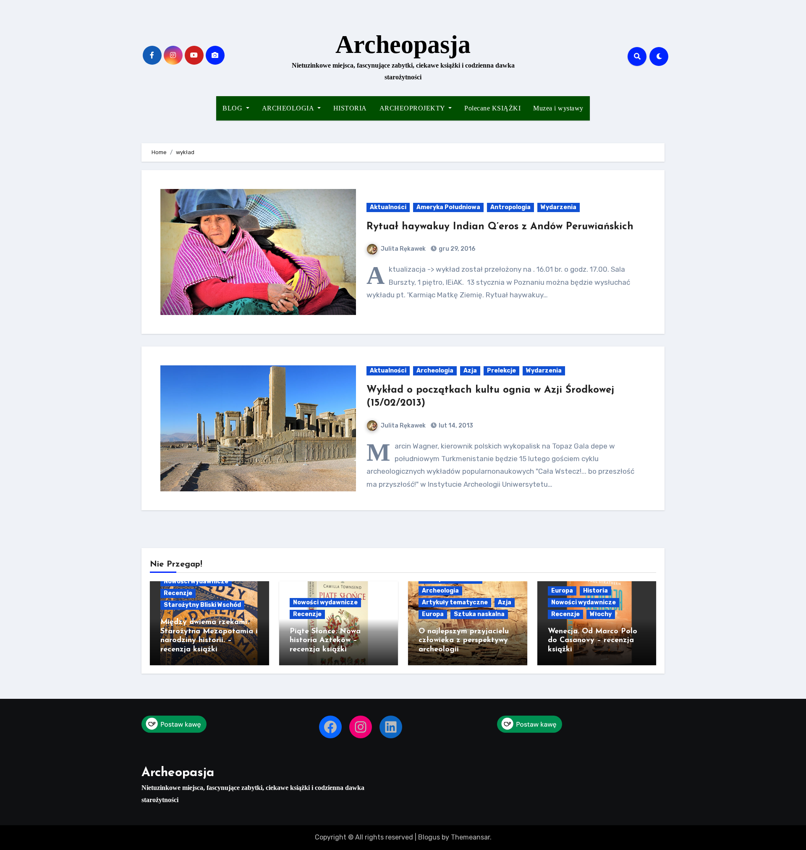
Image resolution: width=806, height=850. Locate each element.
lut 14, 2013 (455, 425)
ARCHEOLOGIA (289, 108)
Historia (595, 590)
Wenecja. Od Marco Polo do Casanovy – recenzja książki (592, 640)
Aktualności (388, 207)
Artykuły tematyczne (455, 602)
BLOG (233, 108)
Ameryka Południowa (448, 207)
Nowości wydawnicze (196, 581)
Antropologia (510, 207)
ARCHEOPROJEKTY (413, 108)
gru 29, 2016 (456, 248)
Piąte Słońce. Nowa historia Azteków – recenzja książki (325, 640)
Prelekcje (501, 370)
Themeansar (470, 837)
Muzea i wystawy (558, 108)
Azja (470, 370)
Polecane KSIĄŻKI (492, 108)
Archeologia (434, 370)
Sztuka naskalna (479, 614)
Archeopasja (403, 44)
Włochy (601, 614)
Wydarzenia (558, 207)
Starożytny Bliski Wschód (202, 605)
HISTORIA (350, 108)
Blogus (429, 837)
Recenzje (178, 593)
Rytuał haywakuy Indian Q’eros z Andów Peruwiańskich (499, 227)
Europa (433, 614)
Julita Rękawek (403, 248)
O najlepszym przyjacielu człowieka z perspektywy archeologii (464, 640)
